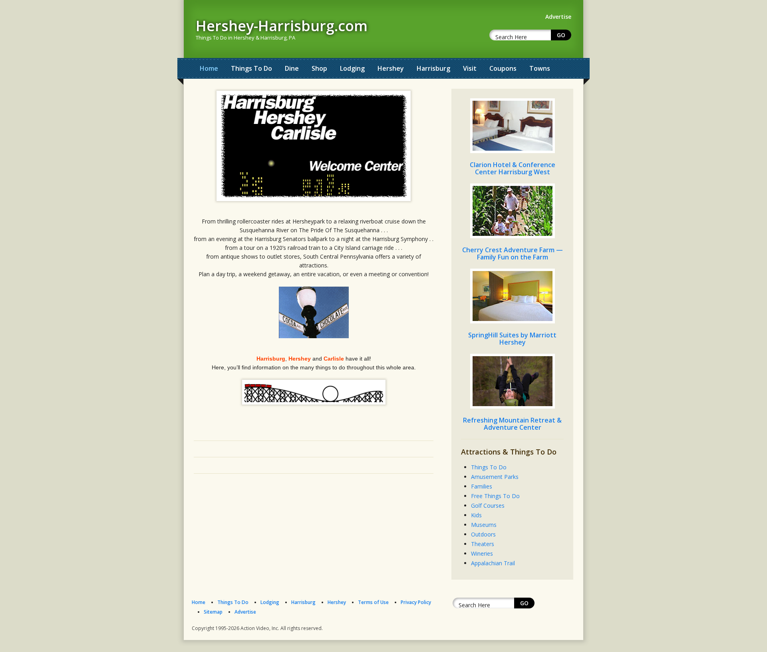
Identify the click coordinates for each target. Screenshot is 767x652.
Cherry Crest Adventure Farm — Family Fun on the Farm (512, 253)
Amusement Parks (495, 477)
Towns (539, 68)
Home (209, 68)
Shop (319, 68)
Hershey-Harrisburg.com (282, 26)
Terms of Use (373, 602)
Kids (476, 515)
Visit (470, 68)
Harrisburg (433, 68)
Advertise (245, 611)
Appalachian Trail (493, 563)
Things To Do (251, 68)
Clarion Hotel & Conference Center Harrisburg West (512, 168)
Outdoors (483, 534)
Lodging (352, 68)
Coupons (503, 68)
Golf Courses (488, 505)
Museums (484, 524)
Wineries (482, 553)
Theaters (482, 544)
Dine (292, 68)
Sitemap (213, 611)
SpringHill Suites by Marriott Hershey (512, 339)
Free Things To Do (495, 496)
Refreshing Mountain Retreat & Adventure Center (512, 424)
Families (481, 486)
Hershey (391, 68)
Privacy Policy (416, 602)
